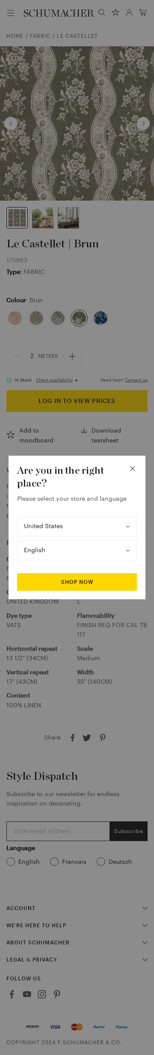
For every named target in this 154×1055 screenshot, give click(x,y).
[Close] (132, 468)
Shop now (77, 582)
